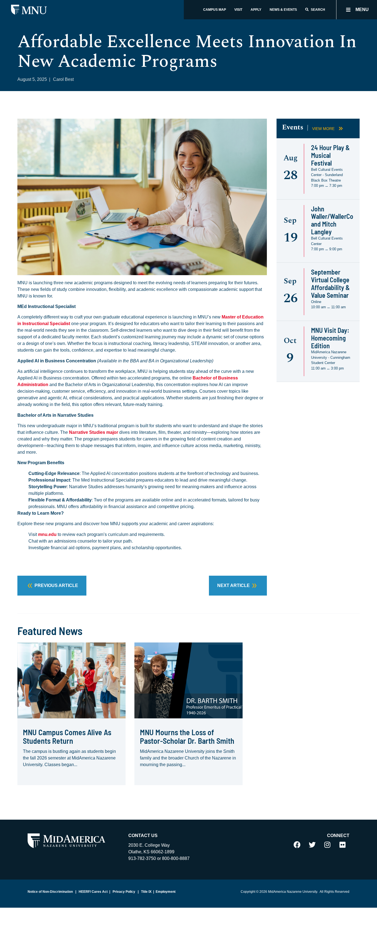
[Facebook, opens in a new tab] (297, 845)
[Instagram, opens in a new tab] (327, 845)
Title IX (146, 892)
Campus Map (214, 10)
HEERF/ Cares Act (93, 892)
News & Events (283, 10)
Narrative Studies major (93, 432)
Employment (166, 892)
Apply (256, 10)
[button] (356, 9)
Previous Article (56, 585)
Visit (238, 10)
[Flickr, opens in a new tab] (342, 845)
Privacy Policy (123, 892)
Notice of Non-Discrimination (50, 892)
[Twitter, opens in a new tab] (312, 845)
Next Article (233, 585)
